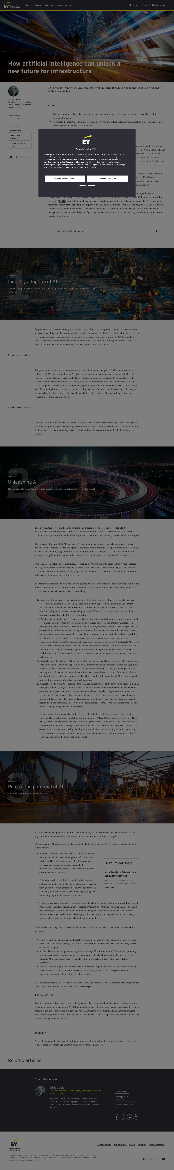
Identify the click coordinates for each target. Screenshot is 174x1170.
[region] (87, 163)
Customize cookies (86, 185)
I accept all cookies (107, 178)
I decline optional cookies (65, 178)
